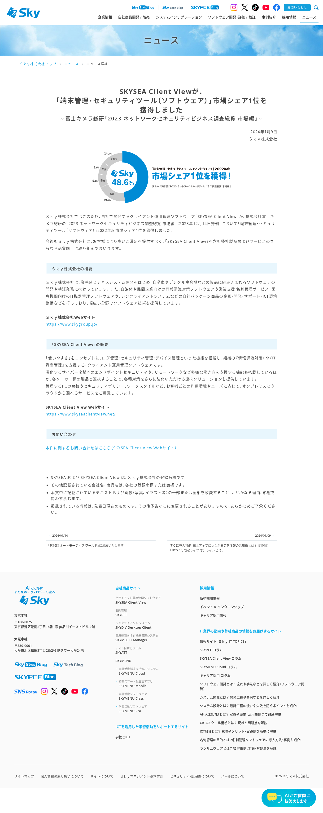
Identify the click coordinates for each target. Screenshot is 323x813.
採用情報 (289, 17)
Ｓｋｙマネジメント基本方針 (141, 776)
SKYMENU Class (133, 696)
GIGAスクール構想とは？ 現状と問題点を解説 (233, 722)
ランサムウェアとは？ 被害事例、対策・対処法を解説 (238, 748)
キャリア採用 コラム (215, 675)
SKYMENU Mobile (136, 684)
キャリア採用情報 (213, 615)
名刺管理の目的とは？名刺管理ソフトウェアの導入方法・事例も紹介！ (251, 740)
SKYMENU (123, 660)
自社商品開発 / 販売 (134, 17)
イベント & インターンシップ (222, 607)
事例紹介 (269, 17)
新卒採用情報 (210, 598)
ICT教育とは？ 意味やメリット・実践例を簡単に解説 (238, 731)
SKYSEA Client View (138, 600)
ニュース (309, 17)
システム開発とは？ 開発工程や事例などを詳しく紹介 (239, 697)
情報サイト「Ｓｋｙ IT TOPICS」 (223, 641)
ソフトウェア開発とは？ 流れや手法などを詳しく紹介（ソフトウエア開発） (252, 686)
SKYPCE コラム (211, 650)
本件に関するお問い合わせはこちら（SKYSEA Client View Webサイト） (111, 448)
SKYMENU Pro (133, 709)
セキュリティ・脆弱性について (192, 776)
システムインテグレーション (179, 17)
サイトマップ (24, 776)
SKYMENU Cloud (139, 671)
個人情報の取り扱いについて (62, 776)
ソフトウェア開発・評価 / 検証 (232, 17)
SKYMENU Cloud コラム (218, 667)
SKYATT (128, 650)
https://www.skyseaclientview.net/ (81, 414)
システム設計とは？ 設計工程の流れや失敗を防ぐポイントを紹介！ (249, 705)
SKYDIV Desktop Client (133, 625)
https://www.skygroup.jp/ (72, 324)
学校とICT (122, 737)
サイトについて (101, 776)
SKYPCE (121, 613)
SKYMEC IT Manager (136, 638)
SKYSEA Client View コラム (220, 658)
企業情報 (105, 17)
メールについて (232, 776)
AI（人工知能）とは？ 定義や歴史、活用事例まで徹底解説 (240, 714)
